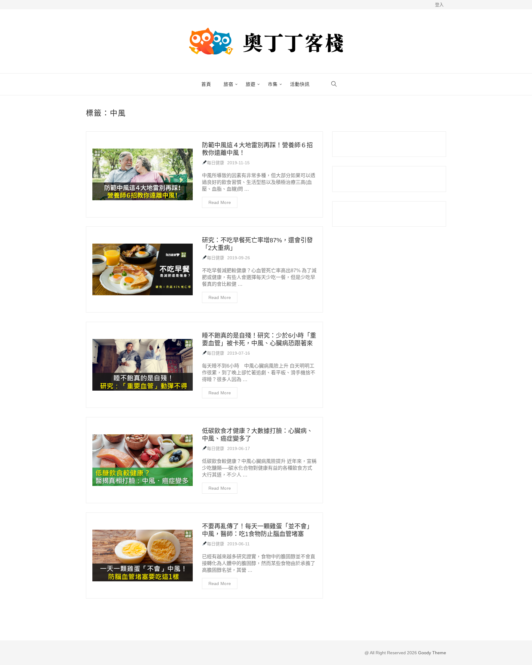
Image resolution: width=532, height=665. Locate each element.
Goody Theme (431, 652)
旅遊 (251, 84)
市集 (273, 84)
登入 (439, 4)
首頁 (206, 84)
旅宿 (228, 84)
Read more (219, 202)
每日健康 (215, 162)
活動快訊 (300, 84)
